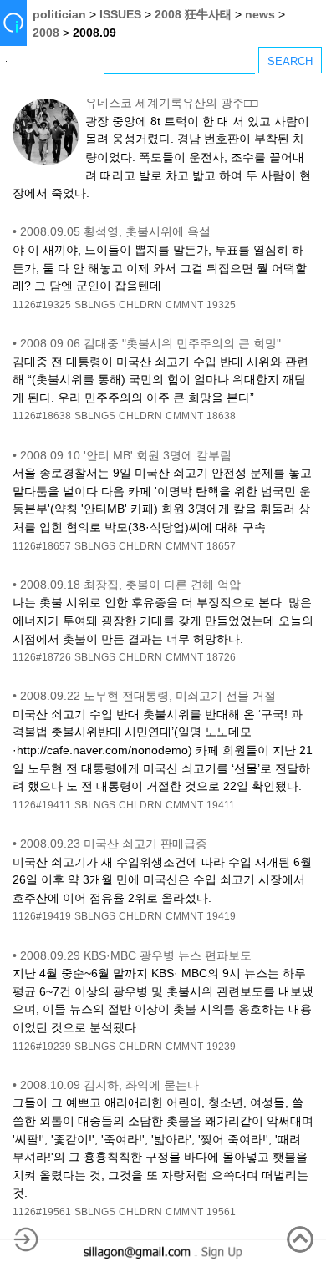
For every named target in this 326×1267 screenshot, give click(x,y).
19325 (221, 305)
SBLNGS (94, 305)
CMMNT (184, 305)
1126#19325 (42, 305)
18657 (221, 546)
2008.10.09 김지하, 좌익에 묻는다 (109, 1085)
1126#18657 (42, 546)
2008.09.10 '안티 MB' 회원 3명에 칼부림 (126, 455)
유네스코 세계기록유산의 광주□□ (171, 102)
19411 (220, 805)
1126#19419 (42, 916)
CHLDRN (140, 305)
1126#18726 (42, 657)
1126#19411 (42, 805)
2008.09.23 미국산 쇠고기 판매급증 (113, 843)
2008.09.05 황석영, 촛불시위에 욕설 (115, 231)
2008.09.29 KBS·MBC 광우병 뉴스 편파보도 (136, 955)
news (260, 14)
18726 (221, 657)
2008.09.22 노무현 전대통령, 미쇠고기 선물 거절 (148, 695)
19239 (221, 1046)
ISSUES (120, 14)
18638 (221, 416)
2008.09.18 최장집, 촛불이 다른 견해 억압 (130, 584)
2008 (46, 32)
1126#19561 (42, 1212)
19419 (221, 916)
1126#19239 (42, 1046)
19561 (221, 1212)
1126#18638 (42, 416)
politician (59, 14)
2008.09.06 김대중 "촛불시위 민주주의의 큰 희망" (150, 343)
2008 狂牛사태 (193, 14)
